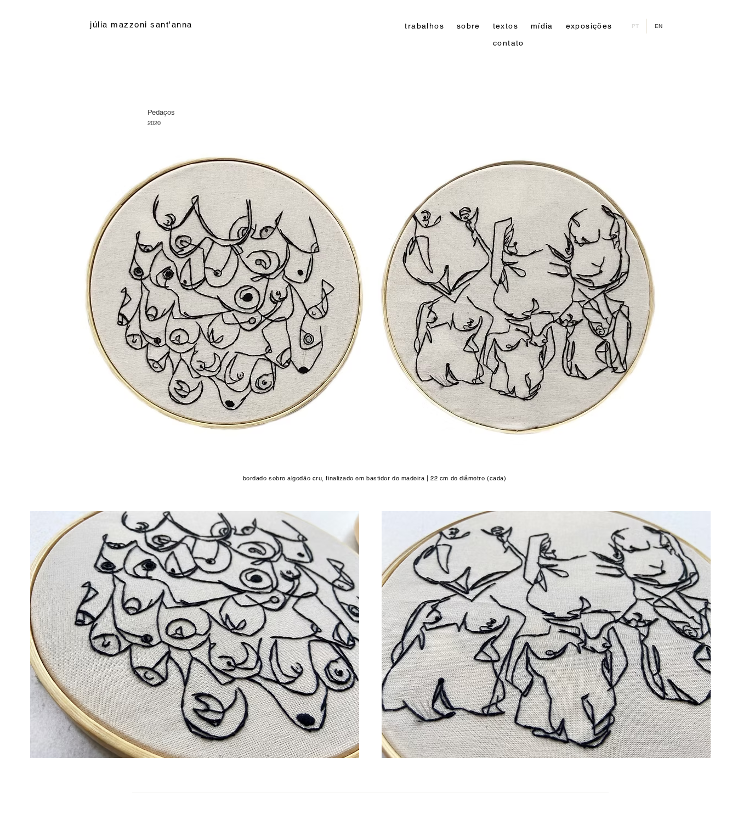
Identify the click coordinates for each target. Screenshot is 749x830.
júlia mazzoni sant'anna (141, 24)
